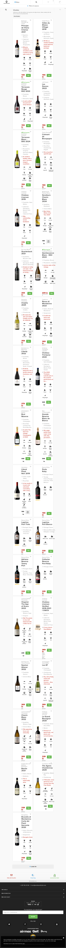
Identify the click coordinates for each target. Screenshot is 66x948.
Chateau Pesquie (25, 84)
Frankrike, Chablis (26, 309)
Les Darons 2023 (45, 86)
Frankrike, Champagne (26, 420)
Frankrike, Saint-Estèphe (48, 361)
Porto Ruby (44, 470)
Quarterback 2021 (26, 252)
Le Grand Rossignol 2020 (46, 719)
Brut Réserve (24, 415)
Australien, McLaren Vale (27, 257)
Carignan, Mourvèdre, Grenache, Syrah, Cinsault (27, 363)
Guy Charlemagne (46, 411)
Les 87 (45, 665)
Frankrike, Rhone (26, 95)
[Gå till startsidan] (6, 2)
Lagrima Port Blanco (47, 523)
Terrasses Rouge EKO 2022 (25, 89)
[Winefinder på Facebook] (25, 924)
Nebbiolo (25, 776)
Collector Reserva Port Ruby (46, 561)
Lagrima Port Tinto (25, 523)
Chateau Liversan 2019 (25, 197)
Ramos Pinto (46, 467)
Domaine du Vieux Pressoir (25, 662)
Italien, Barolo (27, 774)
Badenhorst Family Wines (46, 192)
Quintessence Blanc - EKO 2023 (48, 255)
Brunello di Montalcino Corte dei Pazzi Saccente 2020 (26, 822)
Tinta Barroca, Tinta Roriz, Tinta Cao (27, 531)
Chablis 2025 (24, 304)
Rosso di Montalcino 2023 (47, 303)
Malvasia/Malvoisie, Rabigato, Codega (49, 531)
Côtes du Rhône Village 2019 (46, 26)
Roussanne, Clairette (50, 263)
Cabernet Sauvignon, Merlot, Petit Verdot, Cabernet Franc (27, 210)
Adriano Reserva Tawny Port (24, 562)
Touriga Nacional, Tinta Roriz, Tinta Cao (27, 573)
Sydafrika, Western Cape (27, 612)
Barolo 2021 (24, 770)
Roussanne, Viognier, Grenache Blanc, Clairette (28, 151)
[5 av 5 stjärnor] (19, 445)
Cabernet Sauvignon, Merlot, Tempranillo (26, 42)
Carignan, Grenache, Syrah (49, 98)
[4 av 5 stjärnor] (18, 445)
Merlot (46, 728)
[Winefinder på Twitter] (9, 924)
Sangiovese (47, 313)
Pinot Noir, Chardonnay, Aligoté (47, 148)
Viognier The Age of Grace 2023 (25, 605)
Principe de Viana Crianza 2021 (25, 29)
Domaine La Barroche (25, 348)
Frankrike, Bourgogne (47, 142)
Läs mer (48, 241)
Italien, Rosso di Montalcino (48, 310)
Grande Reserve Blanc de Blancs (46, 417)
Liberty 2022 (24, 352)
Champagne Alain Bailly (45, 662)
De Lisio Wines (25, 249)
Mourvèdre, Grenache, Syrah (49, 37)
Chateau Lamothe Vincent (44, 713)
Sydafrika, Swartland (47, 205)
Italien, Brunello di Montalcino (27, 831)
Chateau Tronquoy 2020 (46, 355)
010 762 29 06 (25, 885)
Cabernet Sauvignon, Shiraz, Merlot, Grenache (28, 262)
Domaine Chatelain (24, 300)
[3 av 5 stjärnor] (17, 445)
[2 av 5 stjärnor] (16, 445)
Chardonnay (26, 312)
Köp (28, 75)
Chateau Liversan (23, 192)
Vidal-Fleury (45, 21)
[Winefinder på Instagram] (41, 924)
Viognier (25, 616)
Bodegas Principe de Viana (24, 22)
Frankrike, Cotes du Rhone (48, 33)
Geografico (24, 815)
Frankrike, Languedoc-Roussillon (47, 93)
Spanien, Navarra (25, 36)
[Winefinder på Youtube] (57, 924)
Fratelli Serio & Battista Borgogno (25, 765)
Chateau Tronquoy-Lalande (45, 349)
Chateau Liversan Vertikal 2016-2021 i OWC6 (46, 606)
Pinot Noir (26, 481)
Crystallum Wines (47, 763)
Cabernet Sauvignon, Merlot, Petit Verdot (47, 367)
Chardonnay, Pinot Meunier (48, 673)
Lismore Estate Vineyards (25, 599)
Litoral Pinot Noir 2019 (25, 471)
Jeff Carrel (45, 82)
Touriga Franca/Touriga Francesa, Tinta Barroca (48, 479)
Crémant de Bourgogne (47, 136)
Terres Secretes (46, 132)
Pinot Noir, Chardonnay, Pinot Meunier (27, 425)
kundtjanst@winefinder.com (38, 885)
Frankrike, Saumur (26, 673)
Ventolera (24, 467)
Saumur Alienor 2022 (24, 667)
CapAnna (45, 299)
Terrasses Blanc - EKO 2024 (25, 139)
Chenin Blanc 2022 (24, 717)
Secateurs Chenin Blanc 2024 (46, 198)
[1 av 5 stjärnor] (15, 445)
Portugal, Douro (48, 474)
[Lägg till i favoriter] (31, 20)
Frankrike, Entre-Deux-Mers (49, 724)
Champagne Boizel (25, 411)
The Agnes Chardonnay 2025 (47, 768)
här (55, 941)
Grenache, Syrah (28, 98)
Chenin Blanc (48, 209)
